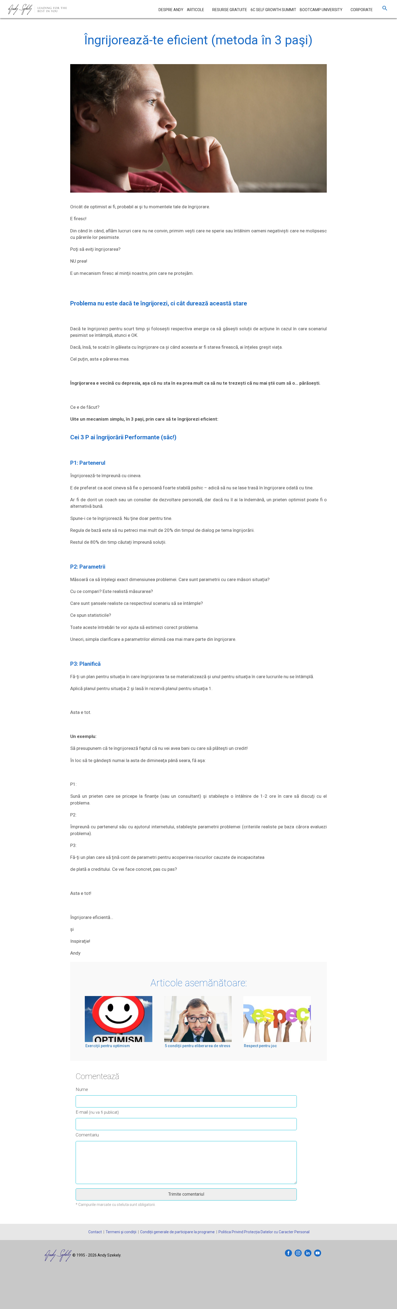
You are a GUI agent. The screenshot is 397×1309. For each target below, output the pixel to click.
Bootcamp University (321, 10)
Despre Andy (171, 10)
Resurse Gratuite (229, 10)
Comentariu (87, 1134)
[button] (385, 9)
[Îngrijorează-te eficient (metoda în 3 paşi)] (198, 133)
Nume (82, 1089)
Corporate (362, 10)
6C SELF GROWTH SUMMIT (273, 10)
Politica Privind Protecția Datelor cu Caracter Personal (263, 1232)
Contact (95, 1232)
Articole (195, 10)
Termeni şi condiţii (121, 1232)
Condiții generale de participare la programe (177, 1232)
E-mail (97, 1112)
